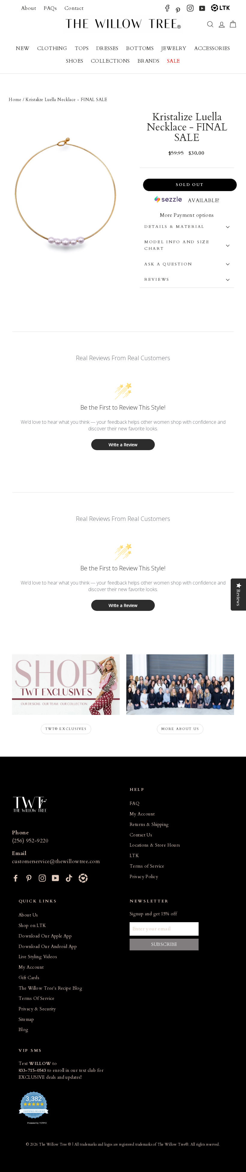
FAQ (135, 803)
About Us (28, 915)
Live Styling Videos (38, 957)
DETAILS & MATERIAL (174, 226)
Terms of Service (147, 866)
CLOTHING (52, 48)
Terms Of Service (37, 998)
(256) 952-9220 (30, 840)
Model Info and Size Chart (177, 245)
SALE (173, 61)
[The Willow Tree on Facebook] (167, 9)
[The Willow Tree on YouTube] (202, 9)
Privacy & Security (37, 1009)
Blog (23, 1030)
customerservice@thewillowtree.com (56, 861)
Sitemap (26, 1019)
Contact (74, 8)
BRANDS (148, 61)
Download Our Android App (48, 946)
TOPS (82, 48)
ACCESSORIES (212, 48)
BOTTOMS (140, 48)
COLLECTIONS (110, 61)
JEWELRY (174, 48)
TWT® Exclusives (66, 729)
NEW (22, 48)
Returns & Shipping (149, 824)
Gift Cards (29, 978)
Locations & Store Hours (155, 845)
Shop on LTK (32, 925)
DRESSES (107, 48)
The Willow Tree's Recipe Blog (50, 988)
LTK (134, 856)
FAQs (50, 8)
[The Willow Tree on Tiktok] (69, 877)
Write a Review (123, 444)
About (28, 8)
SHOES (74, 61)
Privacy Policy (144, 877)
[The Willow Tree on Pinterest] (178, 9)
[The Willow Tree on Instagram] (190, 9)
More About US (180, 729)
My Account (142, 814)
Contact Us (141, 835)
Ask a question (168, 264)
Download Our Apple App (45, 936)
